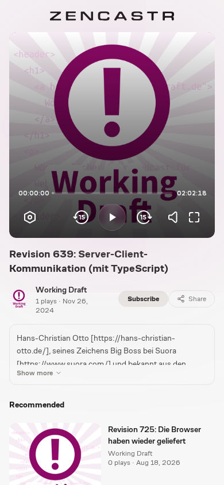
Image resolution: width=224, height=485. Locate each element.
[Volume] (176, 217)
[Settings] (30, 217)
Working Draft (61, 289)
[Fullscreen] (194, 217)
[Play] (112, 217)
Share (197, 299)
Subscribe (143, 299)
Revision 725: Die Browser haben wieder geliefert (154, 435)
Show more (35, 373)
